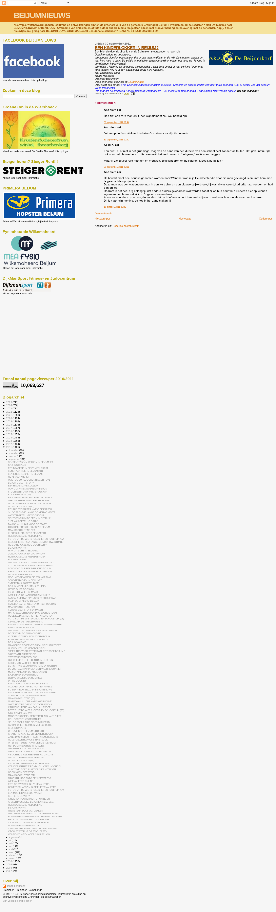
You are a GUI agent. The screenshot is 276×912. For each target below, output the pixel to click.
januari (12, 858)
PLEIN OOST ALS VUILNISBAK (23, 601)
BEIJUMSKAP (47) (17, 642)
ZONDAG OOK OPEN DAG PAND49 (26, 553)
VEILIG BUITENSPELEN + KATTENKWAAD (29, 763)
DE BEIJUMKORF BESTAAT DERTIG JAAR (30, 503)
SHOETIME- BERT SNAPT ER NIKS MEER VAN (32, 769)
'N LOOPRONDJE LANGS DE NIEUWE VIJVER (32, 512)
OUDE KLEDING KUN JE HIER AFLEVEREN (30, 616)
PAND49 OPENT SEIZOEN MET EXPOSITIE (30, 725)
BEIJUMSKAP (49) (17, 465)
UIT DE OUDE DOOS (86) (21, 589)
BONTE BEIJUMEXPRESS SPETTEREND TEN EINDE (35, 816)
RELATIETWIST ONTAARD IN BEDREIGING (30, 751)
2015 (9, 434)
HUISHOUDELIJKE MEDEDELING (25, 536)
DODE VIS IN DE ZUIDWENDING (25, 633)
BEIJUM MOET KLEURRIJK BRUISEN (27, 586)
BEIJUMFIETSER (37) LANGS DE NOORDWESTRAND (35, 542)
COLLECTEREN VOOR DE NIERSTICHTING (30, 565)
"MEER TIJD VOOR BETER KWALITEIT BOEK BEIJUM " (36, 651)
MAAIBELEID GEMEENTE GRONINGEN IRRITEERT (34, 645)
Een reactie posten (104, 213)
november (14, 453)
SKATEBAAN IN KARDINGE (22, 654)
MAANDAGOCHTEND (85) (21, 530)
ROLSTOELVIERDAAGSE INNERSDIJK (28, 739)
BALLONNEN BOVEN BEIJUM (23, 675)
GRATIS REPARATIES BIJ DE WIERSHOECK (30, 734)
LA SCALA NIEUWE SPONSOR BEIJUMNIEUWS (32, 598)
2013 (9, 440)
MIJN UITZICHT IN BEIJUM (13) (24, 550)
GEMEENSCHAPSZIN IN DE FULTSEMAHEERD (32, 787)
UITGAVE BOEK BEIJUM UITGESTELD (27, 731)
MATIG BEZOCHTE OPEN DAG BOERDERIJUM (32, 613)
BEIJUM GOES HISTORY (21, 483)
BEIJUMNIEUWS (42, 15)
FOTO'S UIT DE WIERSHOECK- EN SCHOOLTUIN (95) (36, 710)
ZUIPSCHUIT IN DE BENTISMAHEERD (27, 695)
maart (12, 852)
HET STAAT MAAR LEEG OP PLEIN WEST (29, 819)
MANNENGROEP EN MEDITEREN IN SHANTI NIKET (34, 716)
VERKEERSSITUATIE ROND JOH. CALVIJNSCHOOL (35, 766)
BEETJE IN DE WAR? (19, 796)
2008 (9, 867)
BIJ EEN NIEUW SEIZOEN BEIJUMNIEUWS (30, 689)
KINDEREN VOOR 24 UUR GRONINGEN (29, 799)
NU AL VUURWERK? (18, 477)
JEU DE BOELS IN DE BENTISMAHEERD (29, 722)
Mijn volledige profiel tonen (17, 900)
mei (11, 846)
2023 (9, 408)
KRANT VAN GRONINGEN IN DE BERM (28, 683)
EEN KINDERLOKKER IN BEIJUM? (127, 47)
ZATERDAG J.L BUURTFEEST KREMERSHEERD (33, 737)
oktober (13, 456)
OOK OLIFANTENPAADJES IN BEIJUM (27, 488)
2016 (9, 431)
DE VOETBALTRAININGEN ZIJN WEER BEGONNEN (34, 669)
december (14, 450)
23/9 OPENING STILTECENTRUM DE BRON (30, 660)
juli (10, 840)
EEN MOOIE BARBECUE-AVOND (25, 793)
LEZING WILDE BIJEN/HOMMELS (25, 678)
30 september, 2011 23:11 (116, 167)
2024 (9, 405)
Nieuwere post (103, 218)
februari (13, 855)
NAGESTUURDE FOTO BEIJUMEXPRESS (29, 778)
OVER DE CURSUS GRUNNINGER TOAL (29, 480)
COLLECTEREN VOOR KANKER (24, 719)
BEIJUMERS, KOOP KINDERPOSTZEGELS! (30, 497)
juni (11, 843)
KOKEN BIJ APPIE (17, 559)
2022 (9, 411)
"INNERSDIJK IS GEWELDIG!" (23, 583)
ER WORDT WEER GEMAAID (23, 592)
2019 (9, 421)
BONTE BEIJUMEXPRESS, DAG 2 (25, 825)
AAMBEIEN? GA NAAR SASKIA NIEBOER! (29, 595)
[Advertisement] (21, 317)
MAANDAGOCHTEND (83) (21, 698)
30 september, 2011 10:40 (116, 139)
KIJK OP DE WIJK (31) (19, 494)
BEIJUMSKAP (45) (17, 807)
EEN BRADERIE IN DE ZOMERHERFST (28, 468)
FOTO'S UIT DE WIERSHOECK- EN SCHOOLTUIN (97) (36, 539)
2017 (9, 428)
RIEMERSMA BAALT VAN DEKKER (25, 811)
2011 (9, 447)
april (11, 849)
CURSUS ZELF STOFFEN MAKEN (25, 610)
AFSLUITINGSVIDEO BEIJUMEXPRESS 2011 (31, 802)
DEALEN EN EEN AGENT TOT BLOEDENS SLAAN (33, 813)
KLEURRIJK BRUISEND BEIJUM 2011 (27, 533)
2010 (9, 861)
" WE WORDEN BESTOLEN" (22, 657)
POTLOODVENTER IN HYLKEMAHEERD (29, 784)
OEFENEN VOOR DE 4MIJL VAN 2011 (27, 748)
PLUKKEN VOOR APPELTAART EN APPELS (30, 686)
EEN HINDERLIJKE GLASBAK (23, 485)
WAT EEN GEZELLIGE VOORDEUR (26, 515)
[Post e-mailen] (132, 93)
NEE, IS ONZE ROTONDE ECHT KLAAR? (29, 500)
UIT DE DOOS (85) (17, 681)
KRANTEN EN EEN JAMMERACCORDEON (30, 571)
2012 (9, 444)
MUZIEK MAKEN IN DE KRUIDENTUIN (27, 672)
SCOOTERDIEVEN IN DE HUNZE (25, 580)
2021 (9, 415)
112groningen (136, 81)
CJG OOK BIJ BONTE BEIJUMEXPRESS (28, 822)
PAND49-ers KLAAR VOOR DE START (27, 524)
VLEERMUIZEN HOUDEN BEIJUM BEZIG (29, 636)
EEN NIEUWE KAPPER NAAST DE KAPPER (30, 509)
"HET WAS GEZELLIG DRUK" (23, 521)
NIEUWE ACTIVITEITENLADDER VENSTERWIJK (32, 630)
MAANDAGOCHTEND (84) (21, 607)
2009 (9, 864)
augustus (13, 837)
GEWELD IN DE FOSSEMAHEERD (25, 621)
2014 (9, 437)
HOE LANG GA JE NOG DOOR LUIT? (27, 545)
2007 (9, 871)
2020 (9, 418)
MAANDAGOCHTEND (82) (21, 775)
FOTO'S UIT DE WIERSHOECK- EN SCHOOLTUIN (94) (36, 790)
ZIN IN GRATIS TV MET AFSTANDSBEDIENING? (32, 828)
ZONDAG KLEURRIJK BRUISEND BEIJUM (29, 568)
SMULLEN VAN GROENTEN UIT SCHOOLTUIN (32, 604)
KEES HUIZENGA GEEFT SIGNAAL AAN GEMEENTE (35, 624)
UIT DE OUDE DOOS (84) (21, 760)
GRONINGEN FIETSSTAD (21, 772)
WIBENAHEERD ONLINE (20, 781)
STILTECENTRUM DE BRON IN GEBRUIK (29, 518)
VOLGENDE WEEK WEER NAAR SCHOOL (29, 834)
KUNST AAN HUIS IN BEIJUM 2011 (25, 471)
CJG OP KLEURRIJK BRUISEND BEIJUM (29, 527)
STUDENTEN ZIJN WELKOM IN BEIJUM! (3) (30, 462)
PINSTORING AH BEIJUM (21, 627)
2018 (9, 424)
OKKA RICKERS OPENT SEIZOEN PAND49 (30, 704)
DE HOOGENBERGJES (20, 574)
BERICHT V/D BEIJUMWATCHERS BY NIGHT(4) (32, 666)
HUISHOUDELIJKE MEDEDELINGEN (26, 556)
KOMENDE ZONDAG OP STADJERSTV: (28, 639)
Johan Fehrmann (16, 886)
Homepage (185, 218)
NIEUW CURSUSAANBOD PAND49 (25, 757)
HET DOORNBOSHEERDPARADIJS (26, 746)
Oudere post (266, 218)
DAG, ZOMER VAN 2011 (20, 713)
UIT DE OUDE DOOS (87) (21, 506)
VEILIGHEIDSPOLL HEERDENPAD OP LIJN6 (30, 754)
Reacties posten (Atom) (126, 225)
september (14, 459)
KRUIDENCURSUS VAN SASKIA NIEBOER (29, 707)
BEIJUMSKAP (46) (17, 728)
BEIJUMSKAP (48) (17, 548)
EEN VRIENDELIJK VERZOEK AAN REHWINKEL (32, 692)
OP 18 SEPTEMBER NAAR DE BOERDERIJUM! (32, 743)
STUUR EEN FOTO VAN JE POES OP (27, 492)
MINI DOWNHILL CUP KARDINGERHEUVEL (30, 701)
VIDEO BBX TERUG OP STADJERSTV (27, 831)
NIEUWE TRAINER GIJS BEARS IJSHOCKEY (31, 562)
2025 (9, 402)
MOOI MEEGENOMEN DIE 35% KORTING (29, 577)
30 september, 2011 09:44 (116, 122)
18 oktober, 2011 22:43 (115, 207)
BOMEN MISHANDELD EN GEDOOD (26, 663)
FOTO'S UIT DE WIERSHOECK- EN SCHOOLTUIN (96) (36, 618)
